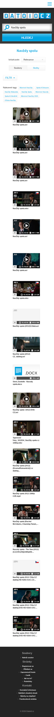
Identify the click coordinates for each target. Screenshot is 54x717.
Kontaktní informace (27, 690)
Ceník (27, 675)
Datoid (27, 16)
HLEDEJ (27, 37)
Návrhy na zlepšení (27, 696)
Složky (36, 68)
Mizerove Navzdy (42, 92)
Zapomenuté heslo (27, 672)
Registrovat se (27, 666)
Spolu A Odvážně (11, 96)
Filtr (9, 77)
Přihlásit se (27, 669)
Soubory (18, 68)
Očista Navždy (10, 100)
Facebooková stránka (27, 699)
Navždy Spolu (27, 92)
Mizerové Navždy (26, 88)
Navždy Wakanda (11, 92)
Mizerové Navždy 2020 (29, 96)
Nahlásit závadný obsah (27, 693)
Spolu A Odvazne (42, 88)
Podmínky (27, 681)
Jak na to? (27, 678)
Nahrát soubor (27, 657)
